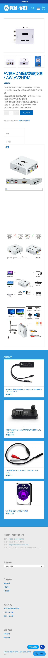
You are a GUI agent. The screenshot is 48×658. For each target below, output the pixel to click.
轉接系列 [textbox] (23, 566)
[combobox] (24, 566)
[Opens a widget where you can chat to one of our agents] (39, 654)
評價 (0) (14, 142)
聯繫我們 (7, 637)
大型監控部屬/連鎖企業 (11, 608)
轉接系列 (27, 120)
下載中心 (7, 587)
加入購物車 (26, 113)
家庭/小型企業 (8, 616)
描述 (14, 134)
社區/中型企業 (8, 612)
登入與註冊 (24, 2)
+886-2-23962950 (16, 539)
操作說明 (7, 583)
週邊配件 (21, 120)
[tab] (14, 132)
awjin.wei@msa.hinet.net (18, 544)
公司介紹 (7, 634)
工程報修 (7, 591)
